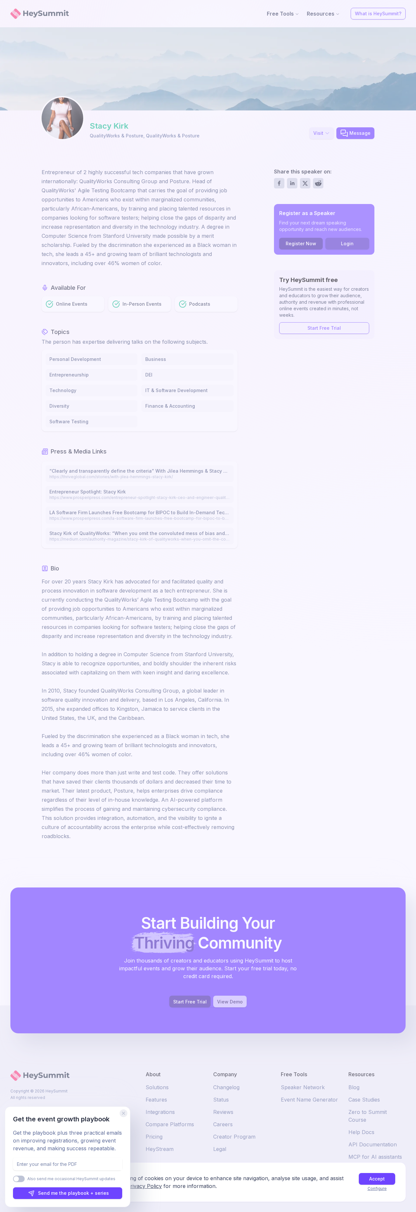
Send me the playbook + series (73, 1193)
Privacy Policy (144, 1186)
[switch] (19, 1179)
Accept (377, 1178)
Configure (377, 1188)
